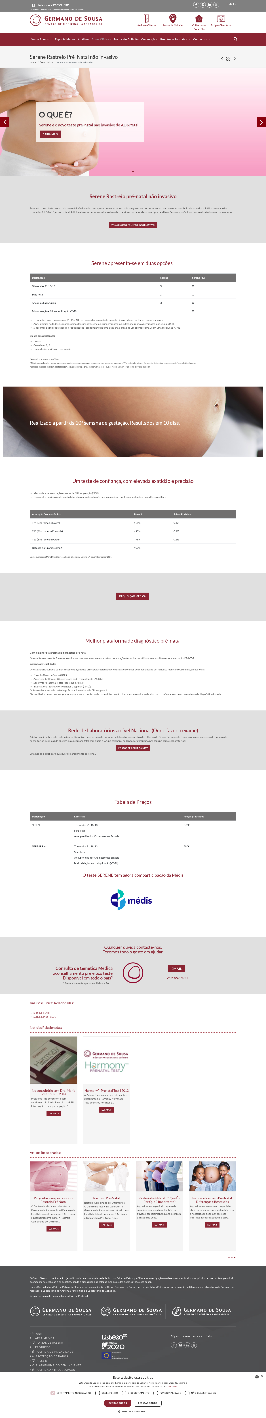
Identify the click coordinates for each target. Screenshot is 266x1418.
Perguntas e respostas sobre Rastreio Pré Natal (53, 1200)
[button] (42, 39)
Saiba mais (50, 134)
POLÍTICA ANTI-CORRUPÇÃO (55, 1369)
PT (226, 3)
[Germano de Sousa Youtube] (216, 5)
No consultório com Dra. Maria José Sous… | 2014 (53, 1092)
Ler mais (54, 1113)
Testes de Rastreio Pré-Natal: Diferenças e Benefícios (212, 1200)
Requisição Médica (132, 596)
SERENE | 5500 (41, 1012)
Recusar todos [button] (147, 1403)
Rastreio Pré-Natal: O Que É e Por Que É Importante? (159, 1200)
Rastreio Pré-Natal (106, 1198)
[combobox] (257, 1377)
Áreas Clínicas (46, 62)
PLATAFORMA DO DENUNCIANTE (58, 1365)
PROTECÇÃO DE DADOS (51, 1356)
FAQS (38, 1333)
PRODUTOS (42, 1347)
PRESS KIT (42, 1360)
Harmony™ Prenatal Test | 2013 (107, 1090)
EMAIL (177, 969)
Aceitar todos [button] (118, 1403)
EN (230, 3)
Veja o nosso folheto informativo (133, 225)
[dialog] (133, 1395)
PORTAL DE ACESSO (49, 1342)
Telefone (53, 5)
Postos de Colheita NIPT (133, 748)
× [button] (262, 1376)
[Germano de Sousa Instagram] (203, 5)
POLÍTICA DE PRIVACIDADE (54, 1351)
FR (234, 3)
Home (33, 62)
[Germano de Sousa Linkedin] (209, 5)
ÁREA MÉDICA (44, 1338)
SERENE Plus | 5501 (44, 1016)
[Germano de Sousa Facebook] (196, 5)
